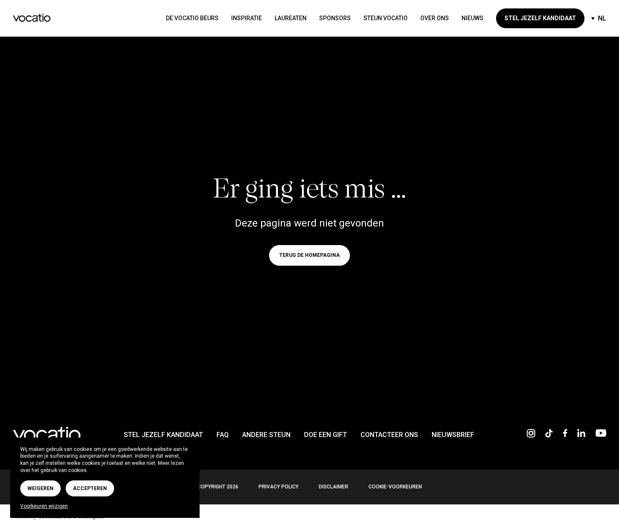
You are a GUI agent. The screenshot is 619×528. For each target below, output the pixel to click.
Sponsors (335, 18)
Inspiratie (246, 18)
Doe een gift (325, 435)
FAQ (222, 435)
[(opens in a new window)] (531, 435)
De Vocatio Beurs (192, 18)
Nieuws (472, 18)
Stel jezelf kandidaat (540, 18)
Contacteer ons (389, 435)
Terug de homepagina (309, 255)
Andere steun (266, 435)
